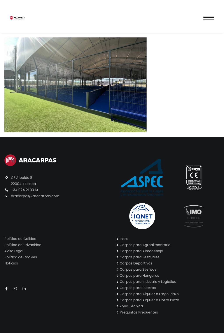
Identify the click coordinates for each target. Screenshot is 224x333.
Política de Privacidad (22, 244)
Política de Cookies (20, 257)
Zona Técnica (131, 306)
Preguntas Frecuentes (139, 312)
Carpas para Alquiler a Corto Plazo (149, 300)
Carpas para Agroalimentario (145, 244)
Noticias (11, 263)
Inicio (124, 238)
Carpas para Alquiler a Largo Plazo (149, 293)
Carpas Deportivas (136, 263)
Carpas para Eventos (138, 269)
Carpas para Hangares (139, 275)
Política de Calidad (20, 238)
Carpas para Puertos (138, 287)
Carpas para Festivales (139, 257)
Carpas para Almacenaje (141, 251)
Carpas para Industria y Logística (148, 281)
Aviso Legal (13, 251)
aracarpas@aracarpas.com (35, 196)
